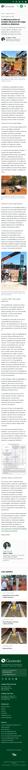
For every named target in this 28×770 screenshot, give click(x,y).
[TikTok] (22, 2)
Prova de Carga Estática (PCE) (9, 733)
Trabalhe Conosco (6, 715)
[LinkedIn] (9, 679)
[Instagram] (16, 2)
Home (2, 13)
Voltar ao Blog (5, 534)
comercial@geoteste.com (9, 674)
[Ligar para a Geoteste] (17, 6)
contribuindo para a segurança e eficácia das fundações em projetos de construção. (14, 529)
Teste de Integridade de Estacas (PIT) (11, 725)
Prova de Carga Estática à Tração (10, 738)
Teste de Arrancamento (7, 740)
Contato (3, 708)
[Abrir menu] (25, 6)
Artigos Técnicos (10, 13)
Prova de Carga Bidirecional (8, 731)
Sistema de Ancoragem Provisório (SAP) (11, 742)
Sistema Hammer (5, 727)
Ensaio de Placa (5, 729)
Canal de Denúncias (6, 717)
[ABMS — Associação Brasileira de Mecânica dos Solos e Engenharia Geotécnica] (14, 754)
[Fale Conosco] (21, 6)
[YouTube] (26, 2)
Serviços (3, 711)
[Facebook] (13, 2)
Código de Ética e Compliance (19, 765)
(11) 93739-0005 (7, 672)
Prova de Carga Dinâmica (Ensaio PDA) (11, 735)
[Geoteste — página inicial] (7, 6)
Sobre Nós (4, 713)
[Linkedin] (19, 2)
